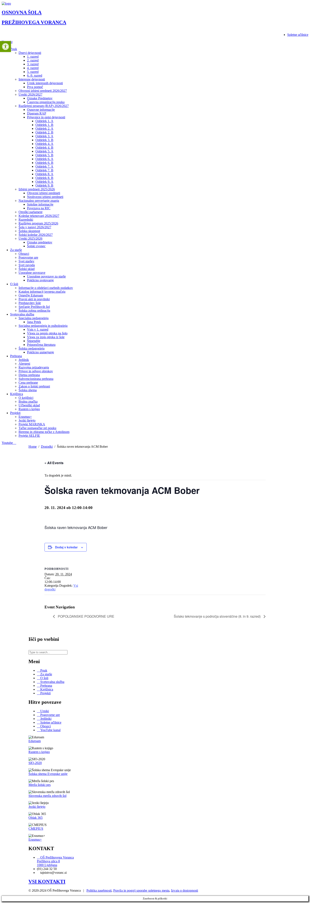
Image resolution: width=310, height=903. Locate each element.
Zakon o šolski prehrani (34, 386)
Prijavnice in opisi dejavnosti (46, 117)
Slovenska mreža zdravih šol (47, 795)
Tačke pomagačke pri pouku (37, 428)
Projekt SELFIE (29, 435)
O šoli (14, 284)
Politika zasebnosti (99, 890)
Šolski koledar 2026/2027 (36, 234)
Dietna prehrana (29, 375)
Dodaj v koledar (66, 547)
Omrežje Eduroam (31, 295)
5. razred (33, 71)
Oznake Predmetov (40, 98)
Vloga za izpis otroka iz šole (46, 337)
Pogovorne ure (28, 257)
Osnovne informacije (41, 109)
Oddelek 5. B (44, 155)
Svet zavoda (27, 265)
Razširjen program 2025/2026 (38, 223)
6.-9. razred (34, 75)
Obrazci (24, 253)
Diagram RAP (36, 113)
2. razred (33, 60)
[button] (5, 46)
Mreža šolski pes (39, 785)
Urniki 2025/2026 (30, 238)
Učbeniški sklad (29, 405)
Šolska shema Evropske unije (47, 774)
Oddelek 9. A (44, 181)
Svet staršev (26, 261)
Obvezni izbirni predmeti (43, 193)
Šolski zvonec (36, 246)
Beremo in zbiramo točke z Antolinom (44, 432)
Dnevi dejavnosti (30, 53)
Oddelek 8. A (44, 174)
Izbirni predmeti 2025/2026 (37, 189)
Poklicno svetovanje (40, 280)
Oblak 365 (35, 817)
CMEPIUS (35, 828)
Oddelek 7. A (44, 166)
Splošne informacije (40, 204)
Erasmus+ (25, 416)
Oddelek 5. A (44, 151)
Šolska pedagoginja (31, 348)
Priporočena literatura (41, 344)
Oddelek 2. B (44, 132)
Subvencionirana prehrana (36, 379)
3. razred (33, 64)
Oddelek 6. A (44, 159)
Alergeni (24, 363)
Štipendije (33, 341)
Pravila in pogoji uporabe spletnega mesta (141, 890)
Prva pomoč (35, 87)
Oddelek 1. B (44, 125)
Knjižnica (16, 394)
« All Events (53, 462)
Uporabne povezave (32, 272)
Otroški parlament (30, 212)
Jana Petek (34, 322)
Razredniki (26, 219)
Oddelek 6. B (44, 162)
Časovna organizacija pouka (46, 102)
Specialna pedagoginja (34, 318)
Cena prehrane (28, 382)
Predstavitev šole (30, 303)
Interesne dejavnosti (32, 79)
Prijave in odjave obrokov (36, 371)
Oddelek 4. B (44, 147)
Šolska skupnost (29, 231)
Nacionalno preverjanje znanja (39, 200)
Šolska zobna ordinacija (34, 310)
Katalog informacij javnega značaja (42, 291)
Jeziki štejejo (27, 420)
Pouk (13, 49)
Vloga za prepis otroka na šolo (47, 333)
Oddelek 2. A (44, 128)
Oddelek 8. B (44, 178)
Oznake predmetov (39, 242)
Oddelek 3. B (44, 140)
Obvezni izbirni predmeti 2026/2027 (43, 90)
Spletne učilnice (297, 34)
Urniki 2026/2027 (30, 94)
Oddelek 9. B (44, 185)
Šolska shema (28, 390)
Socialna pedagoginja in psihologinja (43, 325)
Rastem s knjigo (29, 409)
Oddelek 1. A (44, 121)
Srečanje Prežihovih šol (34, 307)
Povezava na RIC (38, 208)
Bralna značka (28, 401)
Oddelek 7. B (44, 170)
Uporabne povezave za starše (46, 276)
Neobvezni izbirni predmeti (45, 197)
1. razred (33, 56)
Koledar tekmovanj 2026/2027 (39, 216)
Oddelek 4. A (44, 144)
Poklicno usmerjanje (40, 352)
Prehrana (16, 356)
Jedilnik (24, 360)
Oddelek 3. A (44, 136)
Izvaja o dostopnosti (184, 890)
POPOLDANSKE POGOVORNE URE (85, 616)
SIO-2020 (35, 763)
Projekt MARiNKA (32, 424)
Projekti (15, 413)
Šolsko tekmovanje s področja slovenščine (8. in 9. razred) (217, 616)
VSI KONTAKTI (46, 881)
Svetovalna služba (22, 314)
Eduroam (34, 741)
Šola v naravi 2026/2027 (35, 227)
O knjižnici (26, 397)
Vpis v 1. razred (37, 329)
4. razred (33, 68)
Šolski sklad (27, 269)
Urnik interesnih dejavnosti (45, 83)
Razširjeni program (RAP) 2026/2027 (44, 106)
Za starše (16, 250)
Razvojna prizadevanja (34, 367)
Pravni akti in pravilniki (34, 299)
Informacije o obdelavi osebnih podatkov (46, 288)
